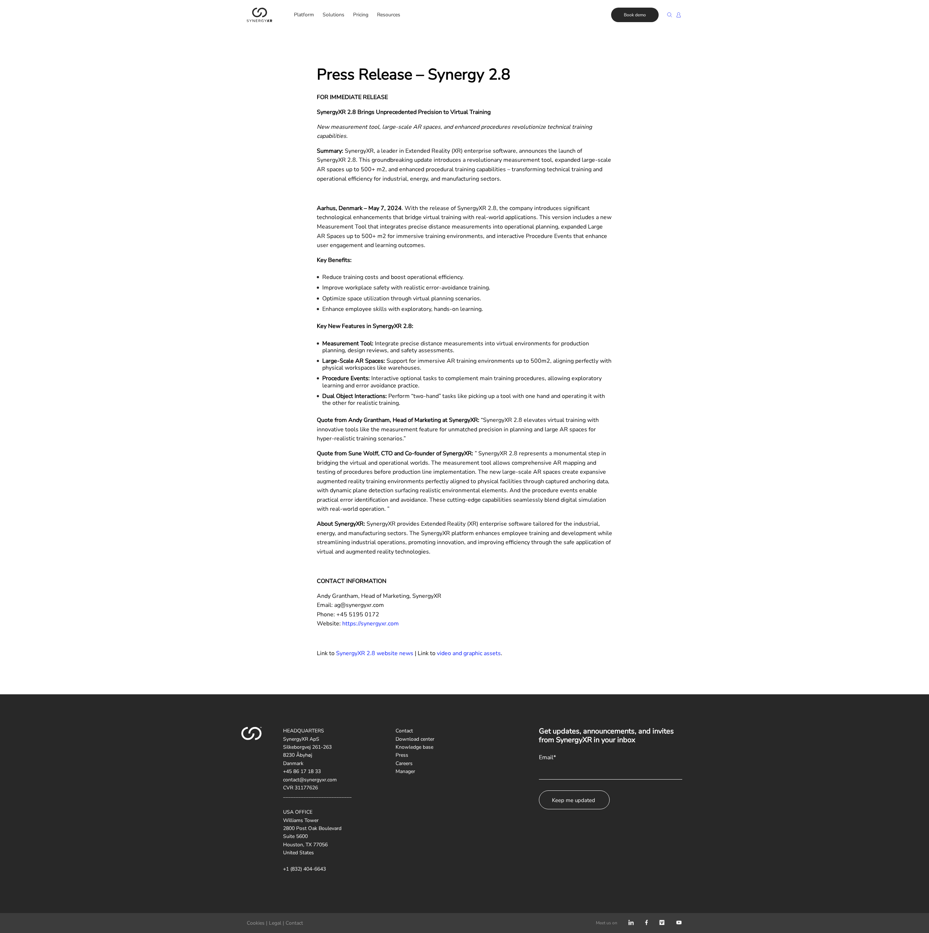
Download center (415, 739)
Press (402, 755)
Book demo (635, 15)
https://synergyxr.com (370, 624)
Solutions (333, 14)
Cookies (256, 923)
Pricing (360, 14)
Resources (388, 14)
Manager (405, 771)
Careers (404, 763)
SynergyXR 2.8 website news (374, 653)
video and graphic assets (469, 653)
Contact (404, 730)
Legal (275, 923)
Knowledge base (414, 747)
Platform (304, 14)
